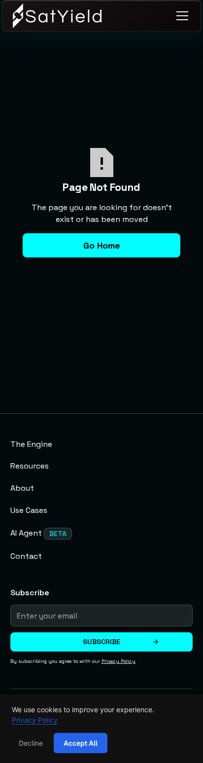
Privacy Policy (35, 720)
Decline (31, 743)
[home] (57, 15)
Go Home (101, 245)
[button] (180, 16)
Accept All (81, 743)
